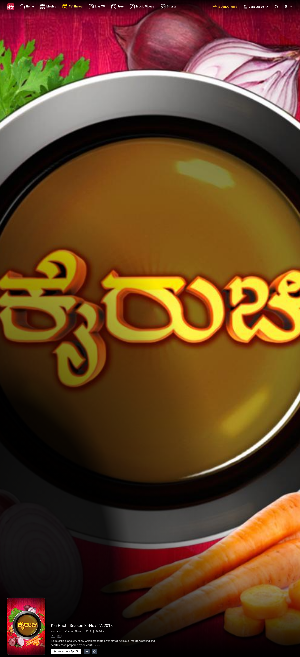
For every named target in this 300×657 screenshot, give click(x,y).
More (97, 645)
